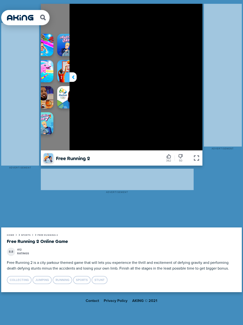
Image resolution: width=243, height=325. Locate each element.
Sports (26, 235)
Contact (92, 301)
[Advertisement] (20, 94)
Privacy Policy (115, 301)
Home (10, 235)
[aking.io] (20, 18)
